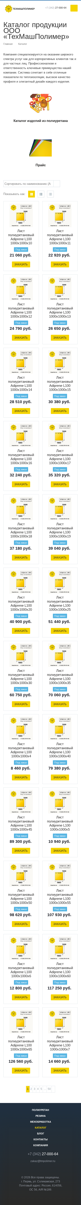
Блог (40, 1133)
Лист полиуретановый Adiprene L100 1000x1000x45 (21, 823)
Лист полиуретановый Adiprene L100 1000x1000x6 (21, 970)
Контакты (41, 1139)
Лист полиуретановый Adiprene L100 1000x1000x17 (60, 457)
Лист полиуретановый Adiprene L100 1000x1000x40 (60, 750)
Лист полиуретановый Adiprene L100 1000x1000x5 (60, 823)
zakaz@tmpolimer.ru (42, 1161)
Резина (41, 1116)
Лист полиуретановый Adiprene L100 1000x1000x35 (60, 677)
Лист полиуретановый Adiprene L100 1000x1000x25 (60, 603)
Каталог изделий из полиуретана (41, 121)
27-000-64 (55, 7)
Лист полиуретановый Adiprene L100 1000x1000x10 (21, 237)
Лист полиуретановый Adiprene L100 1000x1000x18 (21, 530)
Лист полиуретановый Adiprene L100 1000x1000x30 (21, 677)
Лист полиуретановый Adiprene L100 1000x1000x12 (21, 310)
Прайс (41, 165)
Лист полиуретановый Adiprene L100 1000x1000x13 (60, 310)
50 (49, 1089)
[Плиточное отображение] (31, 194)
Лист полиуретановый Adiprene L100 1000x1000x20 (21, 603)
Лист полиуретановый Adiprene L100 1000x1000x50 (21, 897)
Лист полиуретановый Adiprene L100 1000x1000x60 (60, 970)
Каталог (40, 1127)
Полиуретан (40, 1110)
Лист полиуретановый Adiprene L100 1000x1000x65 (21, 1043)
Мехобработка (40, 1121)
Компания (40, 1145)
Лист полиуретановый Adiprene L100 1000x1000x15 (60, 384)
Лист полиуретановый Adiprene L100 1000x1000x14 (21, 384)
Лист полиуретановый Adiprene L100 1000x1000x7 (60, 1043)
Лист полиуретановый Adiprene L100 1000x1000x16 (21, 457)
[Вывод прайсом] (50, 194)
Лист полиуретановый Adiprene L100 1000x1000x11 (60, 237)
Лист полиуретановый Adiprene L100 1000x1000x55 (60, 897)
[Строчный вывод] (41, 194)
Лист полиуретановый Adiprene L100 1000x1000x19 (60, 530)
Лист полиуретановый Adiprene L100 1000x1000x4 (21, 750)
